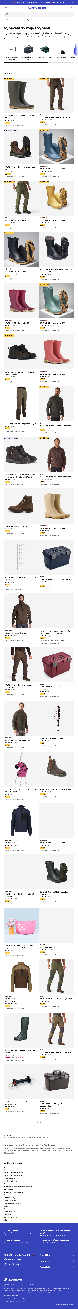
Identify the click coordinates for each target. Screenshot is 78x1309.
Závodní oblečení (10, 1200)
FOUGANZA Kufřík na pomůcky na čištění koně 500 (56, 580)
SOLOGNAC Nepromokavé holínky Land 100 (20, 117)
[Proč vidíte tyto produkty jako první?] (5, 74)
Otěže (6, 1206)
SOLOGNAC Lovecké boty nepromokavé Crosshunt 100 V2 (20, 373)
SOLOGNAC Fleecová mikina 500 (17, 633)
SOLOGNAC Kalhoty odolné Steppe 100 (55, 117)
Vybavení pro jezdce (11, 1178)
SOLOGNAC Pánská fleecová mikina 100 (55, 426)
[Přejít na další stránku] (45, 1123)
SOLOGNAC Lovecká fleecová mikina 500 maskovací (21, 895)
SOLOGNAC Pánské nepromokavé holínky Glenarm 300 (21, 1051)
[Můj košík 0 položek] (72, 8)
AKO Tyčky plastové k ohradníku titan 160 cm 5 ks (21, 578)
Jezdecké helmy (9, 1198)
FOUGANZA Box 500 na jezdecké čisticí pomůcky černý (55, 1105)
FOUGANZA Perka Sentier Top (16, 526)
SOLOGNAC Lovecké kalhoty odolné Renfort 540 (19, 686)
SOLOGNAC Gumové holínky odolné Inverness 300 (54, 893)
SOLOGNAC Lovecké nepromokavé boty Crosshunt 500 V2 (20, 168)
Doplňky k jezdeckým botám (13, 1172)
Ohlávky (6, 1195)
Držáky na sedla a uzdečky (12, 58)
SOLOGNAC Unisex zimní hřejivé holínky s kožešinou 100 (56, 271)
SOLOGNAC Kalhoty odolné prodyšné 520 (56, 999)
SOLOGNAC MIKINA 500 (49, 947)
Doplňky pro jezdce (10, 1181)
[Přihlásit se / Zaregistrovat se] (67, 8)
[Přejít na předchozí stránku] (33, 1123)
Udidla (6, 1220)
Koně (5, 1167)
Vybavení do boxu (45, 57)
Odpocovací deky (10, 1211)
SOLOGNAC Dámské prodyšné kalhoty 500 (21, 424)
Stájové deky (8, 1189)
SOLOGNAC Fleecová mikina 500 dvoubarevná (17, 1000)
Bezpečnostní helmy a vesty (13, 1192)
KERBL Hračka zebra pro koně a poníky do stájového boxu (21, 791)
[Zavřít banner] (72, 2)
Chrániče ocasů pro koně (12, 1203)
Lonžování (7, 1214)
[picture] (21, 95)
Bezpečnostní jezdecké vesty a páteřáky (18, 1186)
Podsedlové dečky (10, 1184)
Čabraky (7, 1209)
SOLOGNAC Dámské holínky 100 (52, 169)
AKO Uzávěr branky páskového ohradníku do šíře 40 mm (21, 1103)
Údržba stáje (61, 57)
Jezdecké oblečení (10, 1217)
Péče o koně (8, 1170)
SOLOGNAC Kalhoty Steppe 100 (17, 220)
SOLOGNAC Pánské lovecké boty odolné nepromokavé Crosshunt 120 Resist (20, 476)
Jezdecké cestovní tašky (28, 58)
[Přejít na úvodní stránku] (37, 8)
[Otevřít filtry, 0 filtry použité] (6, 68)
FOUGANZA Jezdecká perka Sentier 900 (55, 789)
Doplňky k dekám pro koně (13, 1175)
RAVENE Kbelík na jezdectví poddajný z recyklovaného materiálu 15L (55, 632)
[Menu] (6, 8)
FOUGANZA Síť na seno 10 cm (51, 738)
